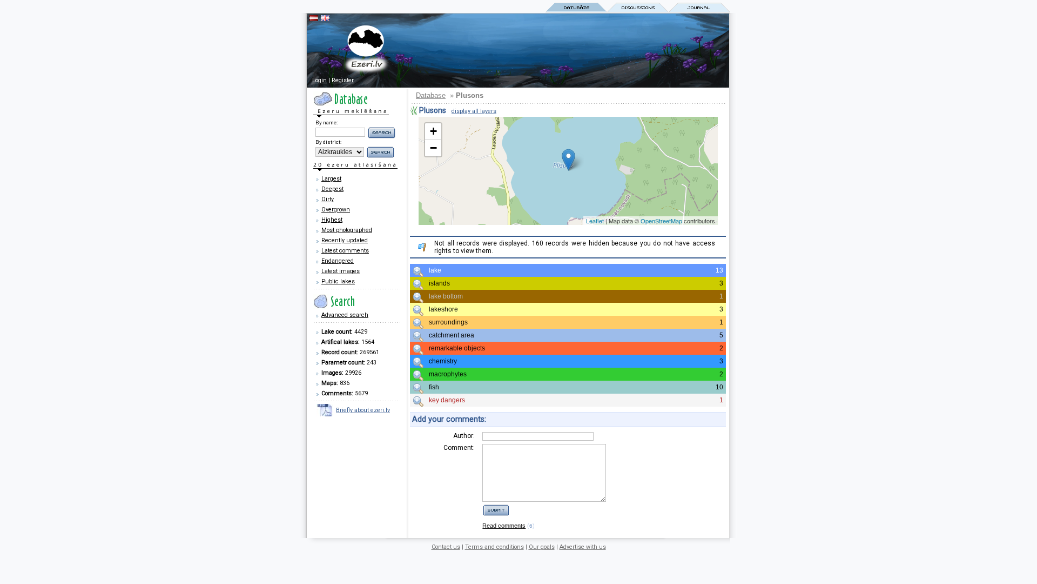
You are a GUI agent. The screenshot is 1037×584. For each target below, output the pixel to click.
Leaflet (595, 220)
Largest (331, 178)
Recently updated (344, 240)
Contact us (446, 546)
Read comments (504, 525)
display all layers (474, 111)
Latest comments (345, 250)
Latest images (340, 271)
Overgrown (335, 209)
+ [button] (433, 131)
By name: (326, 122)
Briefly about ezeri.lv (363, 410)
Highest (331, 219)
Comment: (459, 448)
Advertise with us (583, 546)
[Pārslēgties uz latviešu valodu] (313, 19)
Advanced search (344, 314)
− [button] (433, 148)
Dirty (327, 199)
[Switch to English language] (325, 19)
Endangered (337, 260)
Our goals (542, 546)
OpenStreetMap (661, 220)
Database (431, 95)
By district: (328, 142)
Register (343, 80)
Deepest (332, 189)
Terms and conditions (494, 546)
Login (319, 80)
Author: (464, 436)
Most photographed (346, 230)
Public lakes (338, 281)
